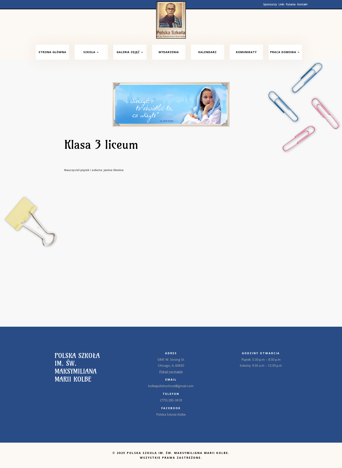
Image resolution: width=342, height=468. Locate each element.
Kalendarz (207, 52)
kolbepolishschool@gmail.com (171, 386)
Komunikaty (246, 52)
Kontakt (302, 4)
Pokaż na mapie (171, 371)
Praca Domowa (283, 52)
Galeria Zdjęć (128, 52)
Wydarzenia (169, 52)
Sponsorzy (270, 4)
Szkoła (89, 52)
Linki (281, 4)
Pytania (291, 4)
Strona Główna (52, 52)
